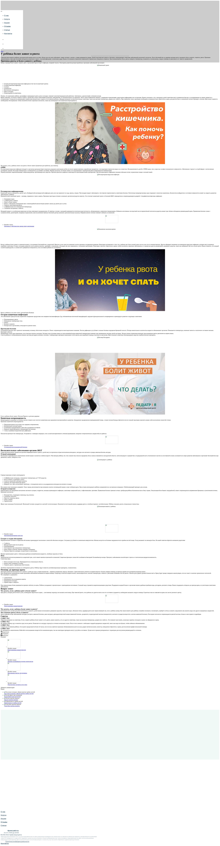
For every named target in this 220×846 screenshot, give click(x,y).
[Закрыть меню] (1, 11)
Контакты (8, 33)
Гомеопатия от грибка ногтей (12, 703)
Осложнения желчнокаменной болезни (15, 447)
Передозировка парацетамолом (13, 606)
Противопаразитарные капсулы (13, 535)
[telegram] (5, 48)
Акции (7, 23)
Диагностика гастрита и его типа (17, 684)
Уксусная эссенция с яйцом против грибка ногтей (19, 693)
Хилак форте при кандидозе (12, 696)
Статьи (7, 30)
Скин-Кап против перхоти (12, 706)
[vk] (5, 39)
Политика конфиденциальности (17, 841)
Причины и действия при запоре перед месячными (19, 226)
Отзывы (3, 200)
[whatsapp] (5, 44)
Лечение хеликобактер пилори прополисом (20, 661)
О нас (3, 190)
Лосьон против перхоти (11, 699)
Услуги (7, 19)
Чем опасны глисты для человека (17, 673)
